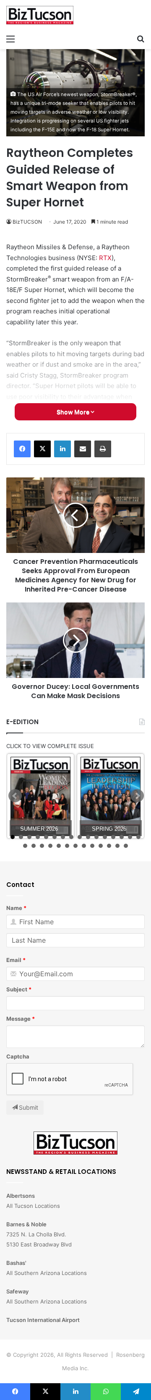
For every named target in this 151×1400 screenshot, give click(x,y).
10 (88, 837)
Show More (74, 411)
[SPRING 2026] (110, 796)
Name (14, 908)
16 (138, 837)
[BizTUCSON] (39, 15)
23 (75, 846)
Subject (16, 989)
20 (50, 846)
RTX (105, 258)
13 (113, 837)
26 (101, 846)
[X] (42, 449)
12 (105, 837)
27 (109, 846)
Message (18, 1018)
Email (13, 960)
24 (84, 846)
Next (137, 796)
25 (92, 846)
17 (25, 846)
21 (59, 846)
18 (33, 846)
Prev (15, 796)
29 (126, 846)
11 (96, 837)
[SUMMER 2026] (40, 796)
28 (117, 846)
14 (122, 837)
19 (42, 846)
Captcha (17, 1056)
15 (130, 837)
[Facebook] (22, 449)
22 (67, 846)
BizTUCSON (27, 222)
